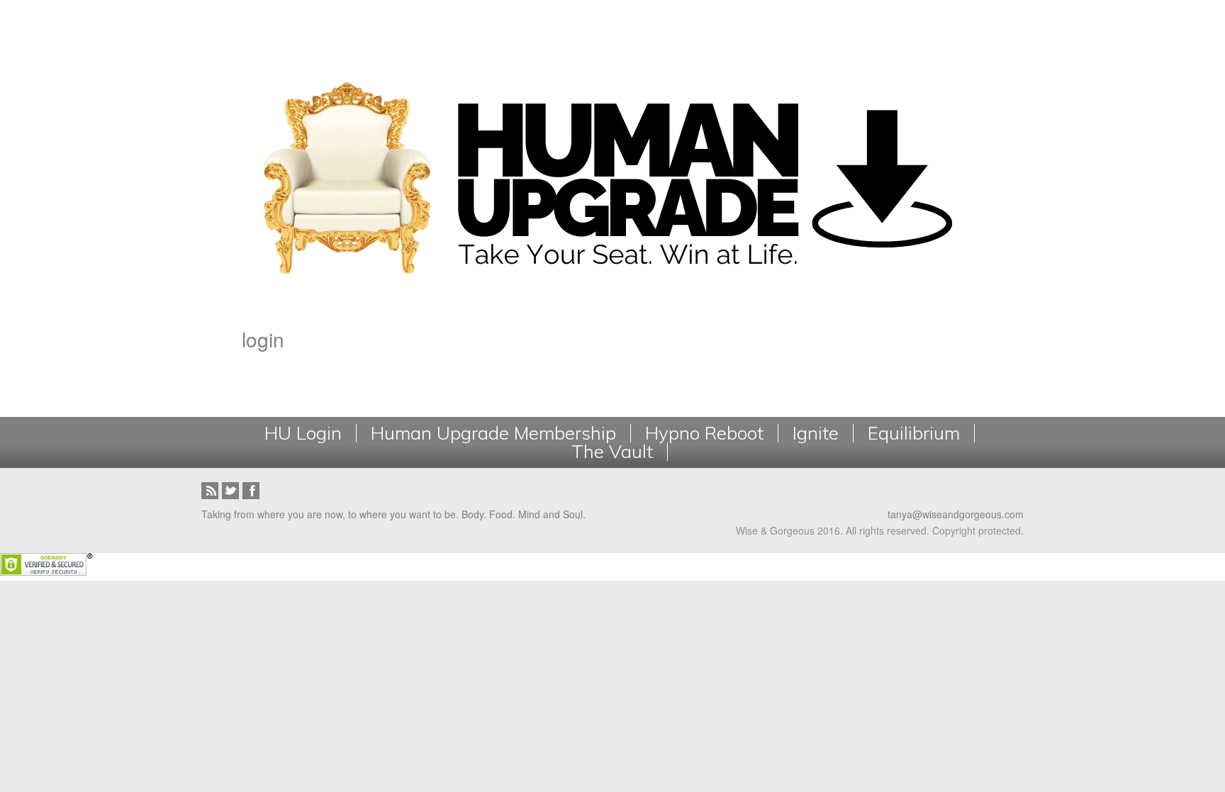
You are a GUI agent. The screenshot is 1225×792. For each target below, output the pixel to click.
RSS (209, 490)
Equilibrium (914, 433)
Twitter (230, 490)
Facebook (250, 490)
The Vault (612, 451)
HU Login (303, 433)
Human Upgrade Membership (493, 433)
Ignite (816, 433)
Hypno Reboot (704, 433)
